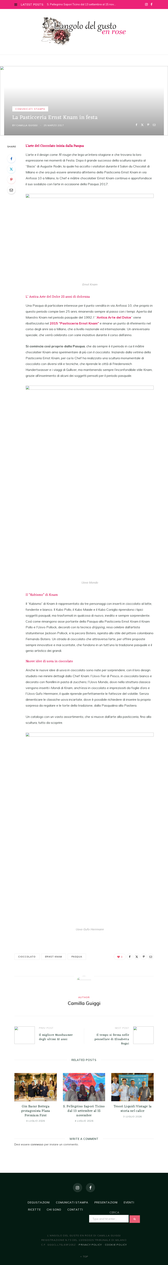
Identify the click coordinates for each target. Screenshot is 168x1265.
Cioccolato (27, 956)
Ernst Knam (53, 956)
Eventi (129, 1202)
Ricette (34, 1209)
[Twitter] (142, 124)
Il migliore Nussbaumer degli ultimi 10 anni (56, 1037)
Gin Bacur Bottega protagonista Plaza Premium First (35, 1111)
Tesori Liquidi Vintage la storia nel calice (133, 1109)
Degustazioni (39, 1202)
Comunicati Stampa (30, 109)
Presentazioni (106, 1202)
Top (85, 1256)
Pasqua (77, 956)
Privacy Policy (90, 1244)
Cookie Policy (116, 1244)
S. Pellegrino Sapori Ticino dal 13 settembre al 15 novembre (82, 4)
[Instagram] (77, 1187)
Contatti (75, 1209)
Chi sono (54, 1209)
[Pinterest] (148, 124)
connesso (37, 1144)
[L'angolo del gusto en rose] (84, 31)
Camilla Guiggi (27, 125)
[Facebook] (136, 124)
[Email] (154, 124)
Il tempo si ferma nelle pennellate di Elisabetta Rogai (111, 1039)
